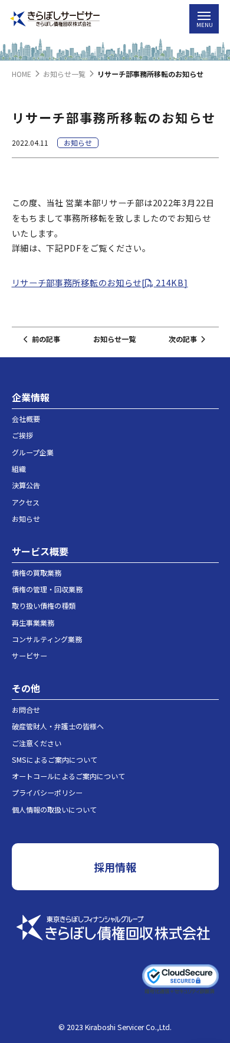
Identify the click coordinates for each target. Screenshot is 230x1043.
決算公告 (26, 485)
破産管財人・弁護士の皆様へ (58, 726)
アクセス (26, 502)
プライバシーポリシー (47, 792)
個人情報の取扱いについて (54, 809)
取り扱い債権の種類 (43, 606)
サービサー (29, 655)
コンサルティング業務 (47, 639)
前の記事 (46, 339)
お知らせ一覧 (114, 339)
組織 (19, 469)
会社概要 (26, 419)
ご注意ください (36, 743)
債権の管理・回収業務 (47, 589)
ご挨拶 (22, 435)
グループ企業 (33, 452)
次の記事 (183, 339)
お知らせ (26, 519)
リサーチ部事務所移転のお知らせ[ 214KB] (100, 282)
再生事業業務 (33, 623)
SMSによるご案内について (54, 759)
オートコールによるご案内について (68, 776)
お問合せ (26, 710)
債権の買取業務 (36, 573)
